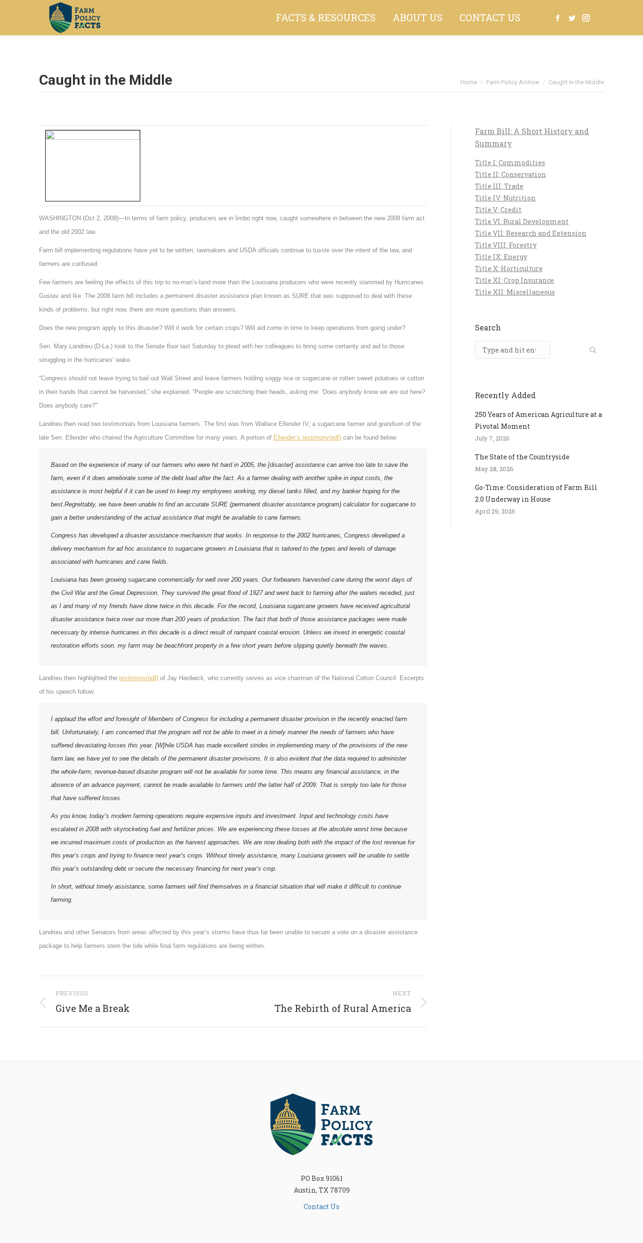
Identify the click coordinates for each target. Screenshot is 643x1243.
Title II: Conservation (510, 174)
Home (468, 82)
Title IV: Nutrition (505, 197)
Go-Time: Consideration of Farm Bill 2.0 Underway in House (536, 493)
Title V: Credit (498, 209)
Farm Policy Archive (512, 82)
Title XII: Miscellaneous (515, 292)
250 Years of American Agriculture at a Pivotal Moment (538, 420)
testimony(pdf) (138, 678)
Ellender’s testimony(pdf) (307, 437)
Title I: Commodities (510, 162)
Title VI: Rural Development (522, 221)
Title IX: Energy (501, 256)
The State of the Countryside (522, 456)
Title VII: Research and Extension (531, 233)
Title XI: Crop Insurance (514, 280)
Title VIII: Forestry (506, 245)
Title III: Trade (499, 186)
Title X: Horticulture (509, 268)
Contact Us (321, 1206)
